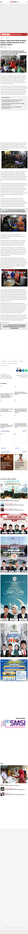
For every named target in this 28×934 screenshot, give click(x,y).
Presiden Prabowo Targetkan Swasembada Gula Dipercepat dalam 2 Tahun (6, 410)
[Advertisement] (14, 18)
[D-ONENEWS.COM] (14, 1)
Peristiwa (7, 788)
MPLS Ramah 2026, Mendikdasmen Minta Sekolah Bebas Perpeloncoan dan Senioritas (6, 426)
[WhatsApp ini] (26, 370)
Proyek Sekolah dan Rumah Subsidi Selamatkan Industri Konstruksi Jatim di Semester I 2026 (21, 425)
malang (9, 363)
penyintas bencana (5, 365)
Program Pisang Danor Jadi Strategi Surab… (10, 500)
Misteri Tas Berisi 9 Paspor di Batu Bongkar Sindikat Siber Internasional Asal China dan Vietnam (21, 410)
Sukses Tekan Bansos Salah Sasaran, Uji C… (14, 510)
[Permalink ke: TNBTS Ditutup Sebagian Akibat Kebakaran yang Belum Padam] (21, 388)
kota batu (21, 361)
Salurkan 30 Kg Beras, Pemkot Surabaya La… (10, 785)
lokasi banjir (3, 363)
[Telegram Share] (23, 370)
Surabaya (2, 784)
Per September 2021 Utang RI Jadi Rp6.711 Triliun (21, 375)
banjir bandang (4, 361)
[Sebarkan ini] (17, 370)
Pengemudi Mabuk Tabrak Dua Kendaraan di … (15, 789)
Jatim (10, 361)
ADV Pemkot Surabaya (4, 499)
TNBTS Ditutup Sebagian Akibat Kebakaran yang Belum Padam (21, 393)
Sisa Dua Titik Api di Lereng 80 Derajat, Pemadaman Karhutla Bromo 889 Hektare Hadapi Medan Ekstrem (6, 395)
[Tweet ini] (20, 370)
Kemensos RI (15, 361)
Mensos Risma (15, 363)
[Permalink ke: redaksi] (1, 47)
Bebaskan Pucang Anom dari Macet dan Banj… (15, 794)
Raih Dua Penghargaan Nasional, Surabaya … (15, 505)
